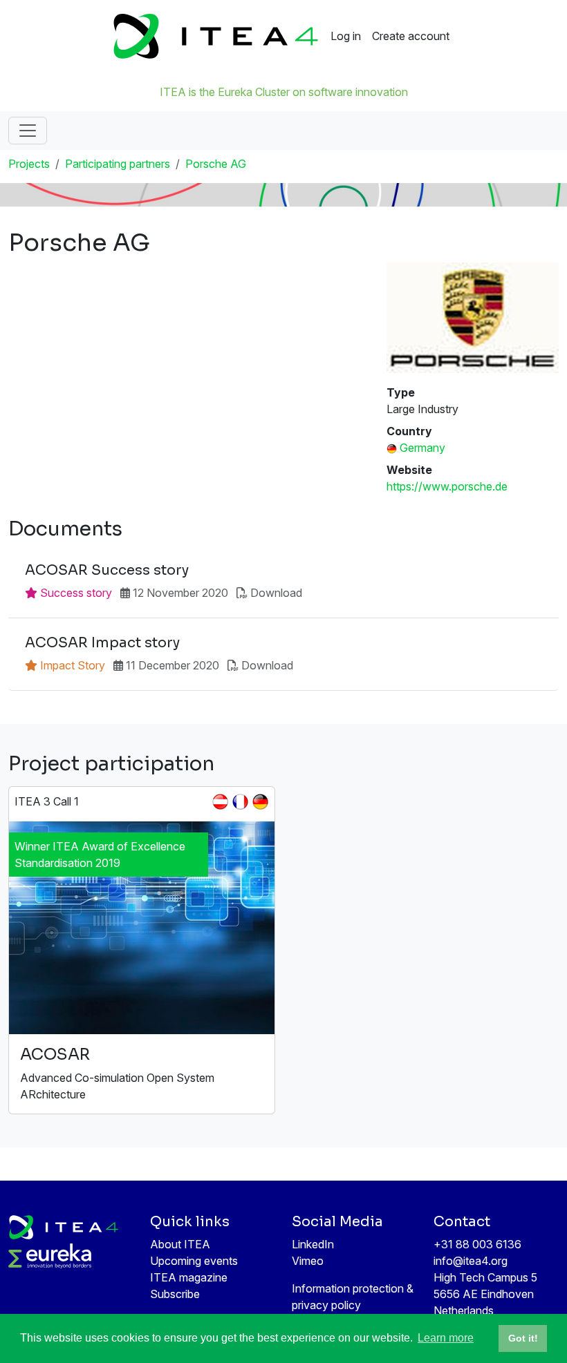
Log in (346, 36)
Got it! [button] (523, 1338)
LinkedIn (313, 1244)
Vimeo (308, 1261)
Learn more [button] (446, 1338)
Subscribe (175, 1294)
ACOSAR (55, 1055)
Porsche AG (215, 164)
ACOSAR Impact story (102, 643)
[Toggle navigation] (27, 130)
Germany (422, 448)
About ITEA (180, 1244)
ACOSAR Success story (107, 570)
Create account (410, 36)
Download (276, 593)
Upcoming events (194, 1261)
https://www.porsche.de (447, 486)
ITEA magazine (188, 1277)
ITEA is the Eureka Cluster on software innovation (284, 92)
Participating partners (117, 164)
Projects (29, 164)
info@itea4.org (471, 1261)
